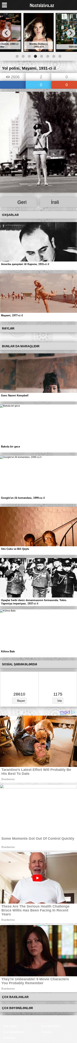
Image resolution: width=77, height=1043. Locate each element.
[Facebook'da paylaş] (13, 85)
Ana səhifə (10, 1026)
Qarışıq (46, 1032)
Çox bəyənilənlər (13, 1032)
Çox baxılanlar (50, 1026)
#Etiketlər (9, 1037)
